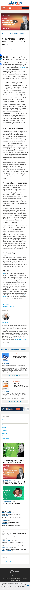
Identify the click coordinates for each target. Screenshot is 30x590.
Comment (6, 304)
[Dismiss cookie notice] (28, 585)
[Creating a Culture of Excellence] (13, 492)
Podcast (4, 424)
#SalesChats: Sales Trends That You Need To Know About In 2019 (14, 518)
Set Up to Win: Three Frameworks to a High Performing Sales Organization (20, 385)
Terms (3, 578)
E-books (4, 427)
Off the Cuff (5, 433)
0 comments (15, 49)
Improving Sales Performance (21, 339)
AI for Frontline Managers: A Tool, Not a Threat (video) (13, 546)
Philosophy (24, 578)
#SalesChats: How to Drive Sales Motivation (11, 522)
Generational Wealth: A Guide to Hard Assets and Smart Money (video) (14, 483)
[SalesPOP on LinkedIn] (8, 342)
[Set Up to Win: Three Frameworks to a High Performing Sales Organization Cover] (5, 385)
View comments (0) (9, 306)
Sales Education (5, 438)
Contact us (12, 580)
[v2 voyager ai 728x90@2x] (15, 409)
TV (2, 33)
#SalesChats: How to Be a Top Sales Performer (11, 525)
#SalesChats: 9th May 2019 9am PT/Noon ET (11, 514)
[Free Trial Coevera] (15, 8)
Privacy (8, 578)
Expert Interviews (9, 33)
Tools (3, 436)
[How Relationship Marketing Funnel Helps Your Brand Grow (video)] (13, 450)
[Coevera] (15, 571)
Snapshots (4, 430)
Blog (3, 422)
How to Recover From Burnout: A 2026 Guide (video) (12, 542)
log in (6, 561)
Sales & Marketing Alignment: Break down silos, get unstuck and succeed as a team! (20, 357)
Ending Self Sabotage (6, 511)
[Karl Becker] (6, 316)
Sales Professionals (19, 33)
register (11, 561)
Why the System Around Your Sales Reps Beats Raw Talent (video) (14, 538)
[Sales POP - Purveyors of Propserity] (15, 3)
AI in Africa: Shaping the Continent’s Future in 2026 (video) (14, 549)
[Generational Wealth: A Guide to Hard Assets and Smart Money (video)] (13, 471)
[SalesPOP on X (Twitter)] (3, 342)
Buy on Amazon (16, 375)
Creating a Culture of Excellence (12, 503)
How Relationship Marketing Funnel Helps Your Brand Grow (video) (13, 461)
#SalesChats (5, 515)
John (4, 273)
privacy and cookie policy (10, 588)
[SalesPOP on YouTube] (12, 343)
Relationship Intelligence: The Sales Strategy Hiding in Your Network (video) (14, 534)
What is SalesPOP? (15, 578)
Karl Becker (12, 35)
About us (18, 580)
